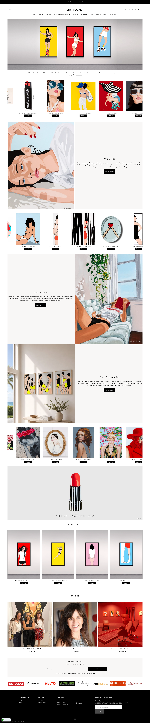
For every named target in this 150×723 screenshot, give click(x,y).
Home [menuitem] (34, 14)
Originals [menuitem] (48, 14)
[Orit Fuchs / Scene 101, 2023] (20, 229)
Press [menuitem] (97, 14)
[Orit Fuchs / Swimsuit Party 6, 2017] (130, 229)
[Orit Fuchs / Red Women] (75, 442)
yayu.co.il (25, 721)
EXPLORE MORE (109, 171)
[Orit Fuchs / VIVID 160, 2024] (20, 96)
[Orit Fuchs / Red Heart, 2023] (47, 229)
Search (20, 701)
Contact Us (40, 701)
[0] (141, 9)
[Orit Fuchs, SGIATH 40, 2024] (130, 96)
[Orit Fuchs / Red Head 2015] (20, 442)
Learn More (31, 651)
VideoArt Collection (75, 524)
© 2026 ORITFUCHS (17, 721)
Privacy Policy (118, 703)
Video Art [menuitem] (84, 14)
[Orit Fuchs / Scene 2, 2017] (126, 554)
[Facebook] (8, 9)
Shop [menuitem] (91, 14)
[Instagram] (9, 9)
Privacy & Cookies (61, 702)
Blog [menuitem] (104, 14)
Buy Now (20, 115)
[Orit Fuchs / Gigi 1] (130, 442)
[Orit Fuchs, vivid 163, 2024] (75, 96)
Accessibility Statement (62, 704)
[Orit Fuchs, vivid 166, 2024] (102, 96)
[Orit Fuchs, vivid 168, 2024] (47, 96)
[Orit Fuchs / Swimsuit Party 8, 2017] (102, 229)
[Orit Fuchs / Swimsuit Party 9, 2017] (75, 229)
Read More (76, 651)
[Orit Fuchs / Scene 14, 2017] (92, 554)
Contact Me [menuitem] (112, 14)
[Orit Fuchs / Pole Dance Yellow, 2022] (58, 554)
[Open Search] (126, 9)
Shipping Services (42, 702)
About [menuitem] (41, 14)
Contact (21, 702)
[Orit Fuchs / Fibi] (47, 442)
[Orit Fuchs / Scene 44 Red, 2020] (24, 554)
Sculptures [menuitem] (75, 14)
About (58, 701)
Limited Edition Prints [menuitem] (61, 14)
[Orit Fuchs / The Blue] (102, 442)
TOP (147, 720)
